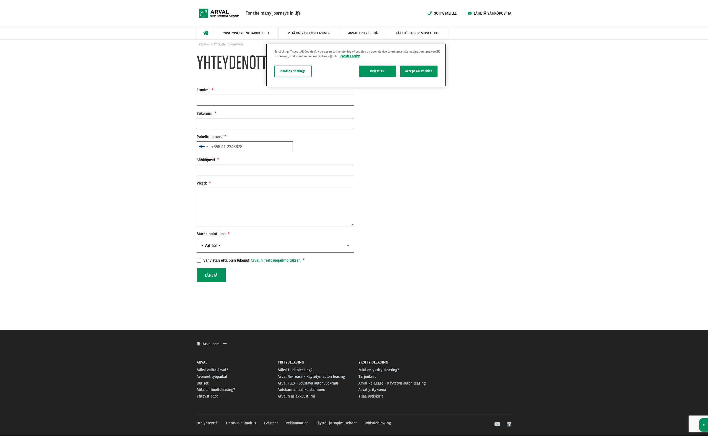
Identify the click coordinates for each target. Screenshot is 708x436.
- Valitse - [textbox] (210, 245)
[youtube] (496, 424)
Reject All (377, 71)
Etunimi (204, 90)
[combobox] (203, 147)
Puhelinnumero (210, 136)
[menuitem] (205, 33)
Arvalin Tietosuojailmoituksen (276, 260)
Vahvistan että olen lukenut (251, 260)
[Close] (438, 51)
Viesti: (202, 183)
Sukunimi (205, 113)
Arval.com (212, 344)
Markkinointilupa (212, 234)
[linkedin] (508, 424)
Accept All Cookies (418, 71)
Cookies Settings (293, 71)
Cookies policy (350, 56)
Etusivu (204, 44)
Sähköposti (206, 160)
